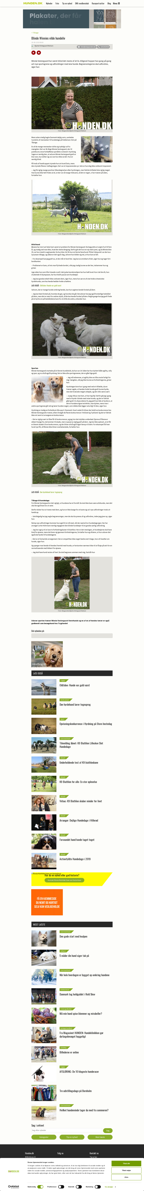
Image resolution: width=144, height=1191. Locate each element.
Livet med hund (65, 738)
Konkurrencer (65, 990)
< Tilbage (34, 33)
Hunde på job (65, 700)
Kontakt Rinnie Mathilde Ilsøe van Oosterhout (64, 880)
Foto (57, 3)
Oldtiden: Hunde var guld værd (50, 285)
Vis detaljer (109, 1187)
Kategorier (43, 1137)
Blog (109, 3)
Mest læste (100, 1137)
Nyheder (49, 3)
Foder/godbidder (66, 1009)
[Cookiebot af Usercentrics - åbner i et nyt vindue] (13, 1186)
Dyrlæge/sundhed (66, 1028)
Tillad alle (126, 1163)
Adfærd (63, 951)
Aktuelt (63, 758)
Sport (62, 719)
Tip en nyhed (67, 3)
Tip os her (93, 1157)
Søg (107, 1130)
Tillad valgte (126, 1170)
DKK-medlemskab (82, 3)
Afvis (126, 1177)
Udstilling (63, 1048)
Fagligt (63, 681)
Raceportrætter (98, 3)
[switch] (61, 1186)
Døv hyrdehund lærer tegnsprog (51, 492)
